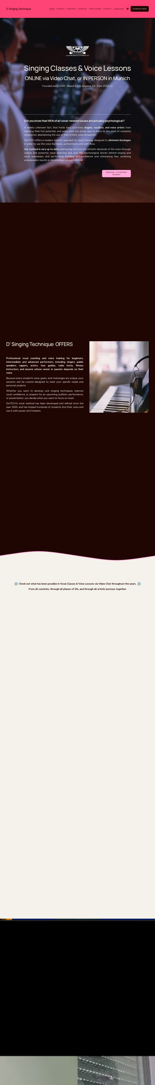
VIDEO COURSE (95, 9)
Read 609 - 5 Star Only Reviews (116, 173)
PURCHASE (71, 9)
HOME (52, 9)
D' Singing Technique (18, 9)
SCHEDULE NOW (140, 9)
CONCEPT (61, 9)
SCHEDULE (82, 9)
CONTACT (107, 9)
